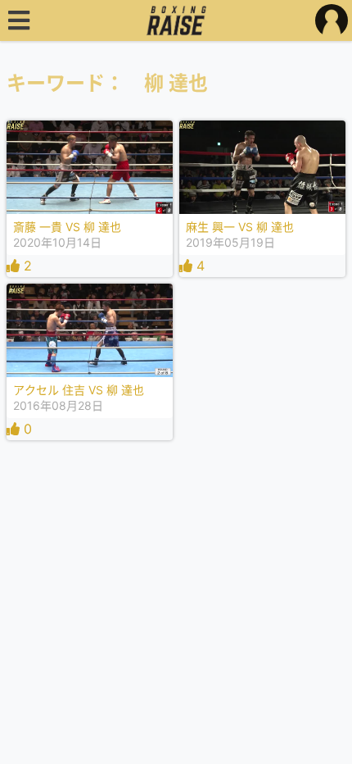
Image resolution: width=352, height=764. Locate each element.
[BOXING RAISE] (176, 20)
